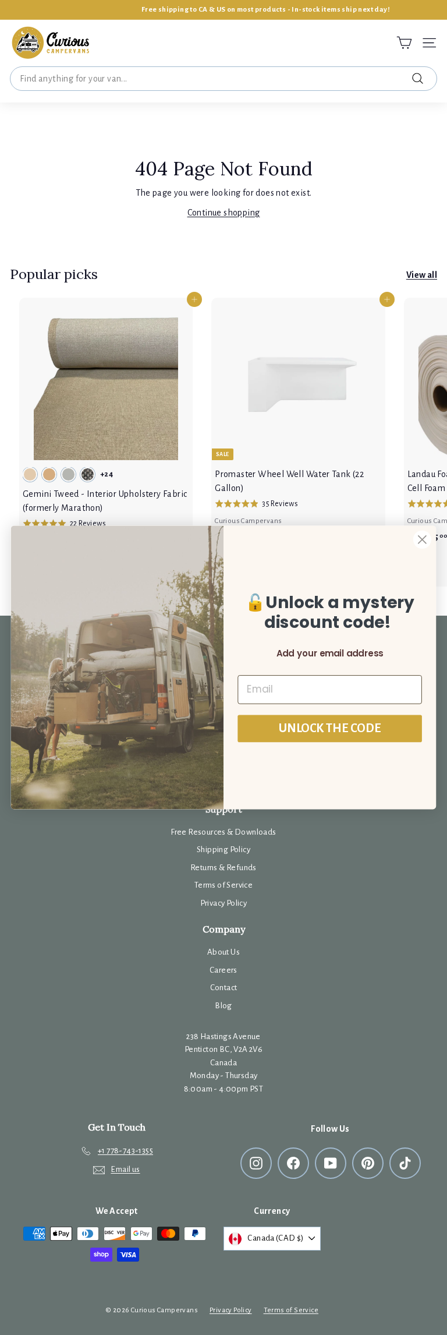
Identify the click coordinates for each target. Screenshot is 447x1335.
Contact (223, 987)
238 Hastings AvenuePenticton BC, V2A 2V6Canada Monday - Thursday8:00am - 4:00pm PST (224, 1062)
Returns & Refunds (223, 867)
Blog (223, 1005)
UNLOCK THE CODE (330, 728)
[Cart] (404, 43)
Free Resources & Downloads (223, 832)
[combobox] (223, 78)
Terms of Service (223, 885)
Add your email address (330, 653)
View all (421, 275)
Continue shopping (223, 212)
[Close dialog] (422, 539)
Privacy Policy (223, 903)
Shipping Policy (223, 849)
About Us (223, 952)
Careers (223, 970)
